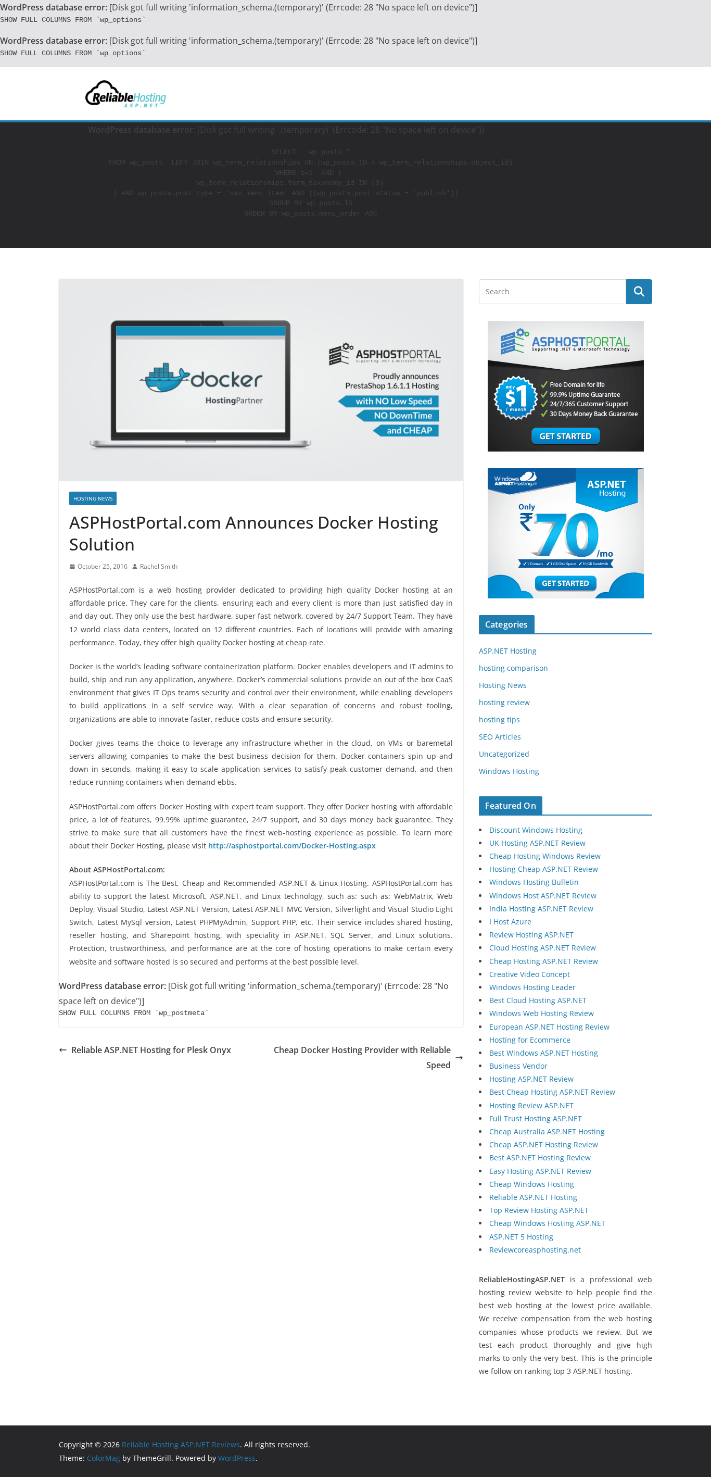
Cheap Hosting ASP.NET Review (543, 961)
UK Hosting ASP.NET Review (537, 843)
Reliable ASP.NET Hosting (533, 1197)
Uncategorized (504, 754)
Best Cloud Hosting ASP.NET (538, 1000)
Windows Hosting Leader (532, 987)
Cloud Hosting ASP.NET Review (542, 948)
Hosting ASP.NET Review (531, 1079)
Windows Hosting (509, 771)
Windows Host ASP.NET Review (542, 895)
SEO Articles (500, 737)
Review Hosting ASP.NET (531, 935)
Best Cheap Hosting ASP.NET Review (552, 1092)
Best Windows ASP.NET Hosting (543, 1053)
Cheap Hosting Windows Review (545, 856)
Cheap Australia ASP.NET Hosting (547, 1131)
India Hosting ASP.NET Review (541, 908)
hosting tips (499, 719)
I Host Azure (510, 922)
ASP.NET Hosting (508, 651)
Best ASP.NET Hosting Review (540, 1157)
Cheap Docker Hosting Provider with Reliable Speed (362, 1057)
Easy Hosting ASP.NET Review (540, 1171)
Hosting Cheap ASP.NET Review (543, 869)
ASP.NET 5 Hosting (521, 1237)
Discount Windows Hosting (535, 830)
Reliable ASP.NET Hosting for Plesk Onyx (151, 1050)
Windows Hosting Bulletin (534, 882)
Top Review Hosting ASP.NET (539, 1210)
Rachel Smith (158, 566)
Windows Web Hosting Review (541, 1013)
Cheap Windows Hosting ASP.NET (547, 1223)
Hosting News (92, 498)
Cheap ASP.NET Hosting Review (543, 1144)
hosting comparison (513, 668)
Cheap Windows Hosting (531, 1184)
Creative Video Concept (529, 974)
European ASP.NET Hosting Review (549, 1027)
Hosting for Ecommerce (529, 1040)
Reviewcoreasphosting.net (535, 1250)
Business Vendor (518, 1066)
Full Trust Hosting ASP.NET (535, 1118)
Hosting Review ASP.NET (531, 1105)
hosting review (504, 702)
